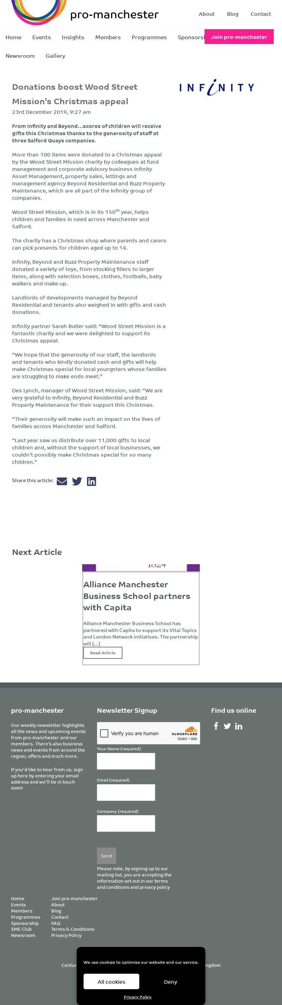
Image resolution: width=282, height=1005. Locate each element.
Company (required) (118, 811)
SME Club (21, 929)
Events (41, 37)
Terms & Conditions (72, 929)
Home (13, 37)
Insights (73, 37)
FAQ (56, 923)
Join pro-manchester (239, 36)
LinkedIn (238, 726)
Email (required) (113, 780)
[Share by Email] (62, 483)
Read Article (103, 652)
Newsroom (20, 55)
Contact (261, 13)
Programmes (149, 37)
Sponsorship (195, 37)
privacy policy (155, 887)
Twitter (227, 726)
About (207, 13)
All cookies (112, 981)
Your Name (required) (119, 749)
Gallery (55, 55)
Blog (232, 13)
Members (108, 37)
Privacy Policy (138, 996)
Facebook (216, 726)
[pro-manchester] (58, 14)
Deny (170, 981)
